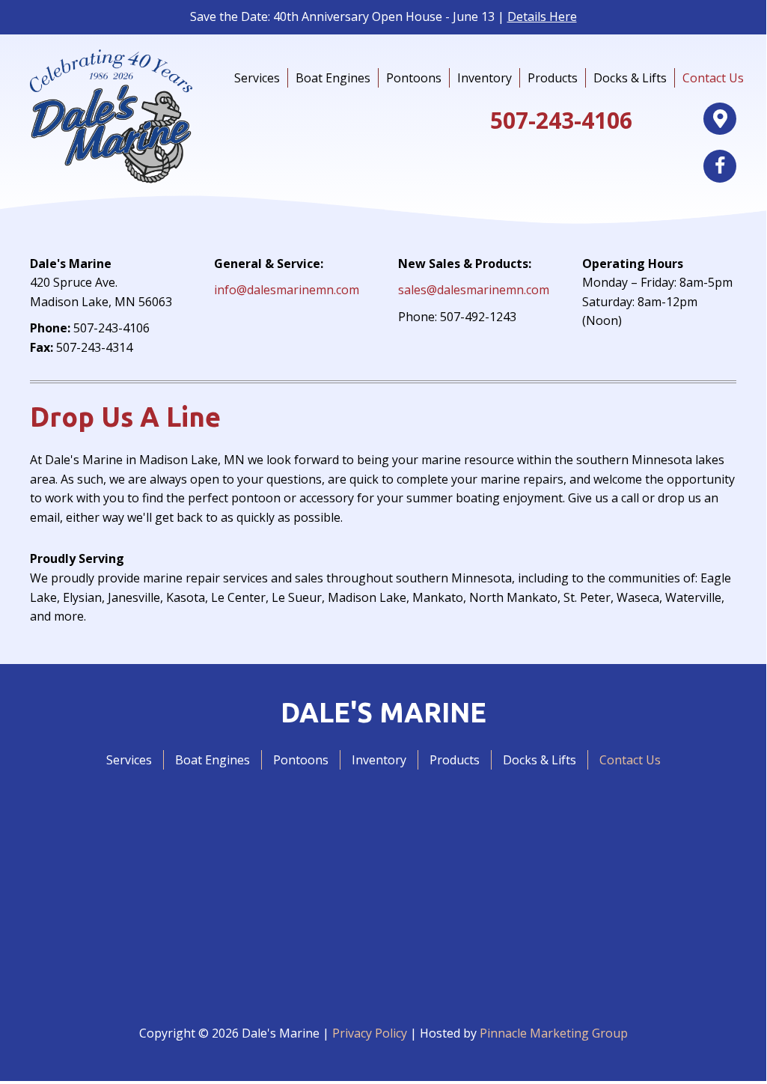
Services (257, 78)
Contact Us (713, 78)
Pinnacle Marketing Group (554, 1033)
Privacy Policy (369, 1033)
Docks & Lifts (630, 78)
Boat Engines (333, 78)
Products (553, 78)
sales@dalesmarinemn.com (473, 289)
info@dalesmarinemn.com (286, 289)
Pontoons (413, 78)
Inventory (484, 78)
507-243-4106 (561, 120)
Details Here (542, 16)
